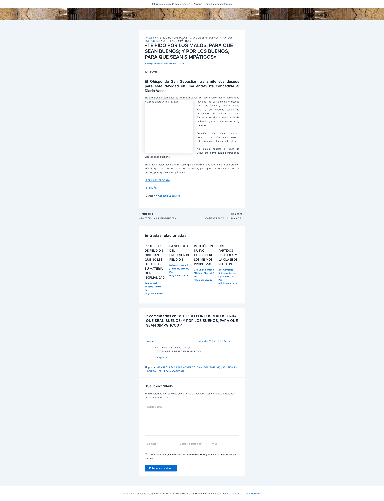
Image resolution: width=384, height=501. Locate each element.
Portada (149, 37)
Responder (162, 357)
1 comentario (151, 283)
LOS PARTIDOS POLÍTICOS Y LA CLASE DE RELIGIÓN (228, 255)
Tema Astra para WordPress (247, 493)
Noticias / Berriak (153, 286)
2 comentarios (225, 269)
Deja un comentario (179, 265)
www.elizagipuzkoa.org (167, 195)
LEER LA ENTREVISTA (157, 180)
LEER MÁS (151, 187)
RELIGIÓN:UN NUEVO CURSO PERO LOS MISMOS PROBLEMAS (203, 255)
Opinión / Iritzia (226, 276)
